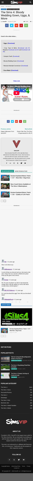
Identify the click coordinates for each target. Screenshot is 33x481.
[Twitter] (22, 163)
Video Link (16, 81)
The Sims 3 (4, 395)
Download (11, 43)
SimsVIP (4, 21)
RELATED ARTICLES (7, 171)
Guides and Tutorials (16, 360)
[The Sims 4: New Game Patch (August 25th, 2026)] (16, 317)
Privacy (28, 466)
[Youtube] (25, 163)
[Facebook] (7, 163)
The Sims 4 (3, 9)
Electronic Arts (5, 403)
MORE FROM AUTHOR (21, 171)
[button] (30, 2)
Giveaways (4, 397)
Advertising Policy (15, 466)
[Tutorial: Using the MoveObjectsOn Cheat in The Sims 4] (5, 359)
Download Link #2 (13, 50)
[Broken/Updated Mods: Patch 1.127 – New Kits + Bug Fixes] (5, 178)
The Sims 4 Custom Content (13, 9)
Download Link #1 (24, 48)
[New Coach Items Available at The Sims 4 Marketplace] (5, 186)
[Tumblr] (18, 163)
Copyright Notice (5, 466)
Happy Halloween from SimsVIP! (7, 132)
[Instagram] (14, 163)
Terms (23, 466)
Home (2, 6)
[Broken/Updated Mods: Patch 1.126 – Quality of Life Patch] (5, 194)
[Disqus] (16, 235)
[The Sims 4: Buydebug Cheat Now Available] (5, 367)
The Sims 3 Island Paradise (8, 405)
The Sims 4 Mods (6, 408)
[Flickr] (11, 163)
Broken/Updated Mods (5, 179)
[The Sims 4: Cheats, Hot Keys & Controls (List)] (5, 376)
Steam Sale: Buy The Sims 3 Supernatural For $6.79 (24, 132)
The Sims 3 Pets (5, 400)
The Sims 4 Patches (7, 323)
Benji (14, 323)
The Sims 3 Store (6, 390)
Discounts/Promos (6, 392)
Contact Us (16, 468)
